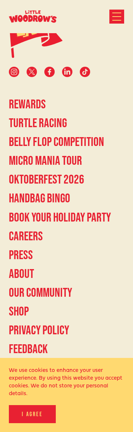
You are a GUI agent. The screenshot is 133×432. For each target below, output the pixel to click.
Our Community (40, 292)
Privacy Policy (39, 330)
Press (21, 255)
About (21, 273)
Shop (19, 311)
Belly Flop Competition (56, 142)
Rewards (27, 104)
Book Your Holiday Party (60, 217)
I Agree (32, 414)
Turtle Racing (38, 123)
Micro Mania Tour (45, 160)
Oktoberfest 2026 (46, 179)
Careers (26, 236)
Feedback (28, 349)
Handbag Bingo (39, 198)
